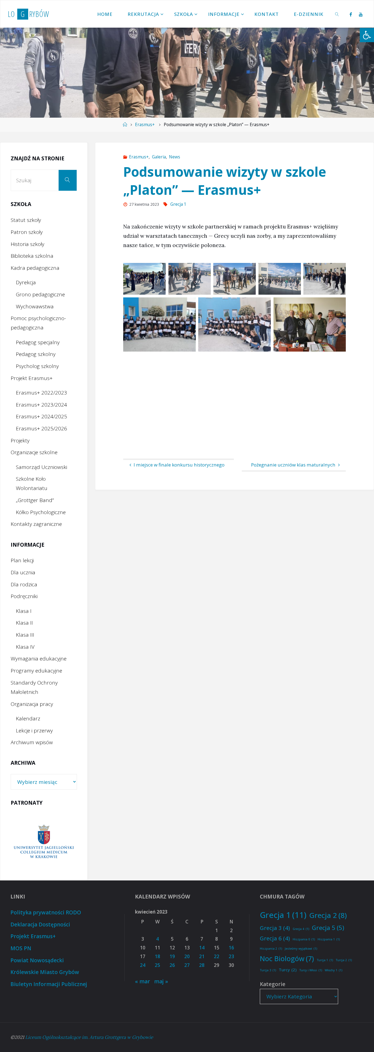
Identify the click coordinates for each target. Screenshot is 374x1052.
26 (172, 965)
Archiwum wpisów (32, 742)
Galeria (159, 157)
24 (142, 965)
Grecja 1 (178, 204)
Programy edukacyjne (36, 670)
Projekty (20, 440)
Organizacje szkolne (34, 452)
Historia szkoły (27, 244)
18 (157, 956)
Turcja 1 (325, 960)
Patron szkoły (27, 232)
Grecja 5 (328, 927)
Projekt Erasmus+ (32, 378)
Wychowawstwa (35, 306)
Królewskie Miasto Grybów (44, 972)
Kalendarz (28, 718)
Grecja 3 (275, 928)
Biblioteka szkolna (32, 255)
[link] (337, 14)
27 (187, 965)
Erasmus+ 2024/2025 (41, 416)
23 (231, 956)
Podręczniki (24, 596)
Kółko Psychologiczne (41, 512)
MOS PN (20, 948)
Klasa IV (25, 646)
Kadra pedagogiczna (35, 267)
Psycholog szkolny (37, 366)
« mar (142, 981)
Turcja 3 (268, 970)
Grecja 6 (275, 938)
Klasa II (24, 622)
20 (187, 956)
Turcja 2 (344, 960)
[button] (367, 35)
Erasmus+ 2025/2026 (41, 428)
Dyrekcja (26, 282)
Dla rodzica (24, 584)
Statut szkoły (26, 220)
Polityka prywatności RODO (45, 912)
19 (172, 956)
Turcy (288, 969)
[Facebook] (351, 14)
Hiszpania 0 (304, 939)
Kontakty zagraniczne (36, 524)
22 (216, 956)
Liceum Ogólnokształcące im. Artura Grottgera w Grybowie (89, 1037)
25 (157, 965)
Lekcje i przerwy (34, 730)
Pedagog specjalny (38, 342)
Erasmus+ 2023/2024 (41, 404)
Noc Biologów (287, 958)
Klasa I (23, 611)
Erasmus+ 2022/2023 (41, 392)
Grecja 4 (301, 929)
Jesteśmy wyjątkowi (301, 948)
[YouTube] (360, 14)
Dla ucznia (23, 572)
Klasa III (25, 634)
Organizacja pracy (32, 704)
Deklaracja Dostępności (40, 924)
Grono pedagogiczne (40, 294)
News (174, 157)
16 (231, 947)
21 (202, 956)
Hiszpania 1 (329, 939)
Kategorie (272, 984)
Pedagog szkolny (36, 354)
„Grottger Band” (35, 500)
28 (202, 965)
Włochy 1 (333, 970)
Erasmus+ (145, 124)
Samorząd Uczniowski (41, 467)
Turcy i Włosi (310, 970)
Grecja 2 (328, 915)
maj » (161, 981)
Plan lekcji (22, 560)
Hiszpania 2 (271, 948)
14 (202, 947)
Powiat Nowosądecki (37, 960)
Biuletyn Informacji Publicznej (48, 984)
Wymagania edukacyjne (39, 658)
